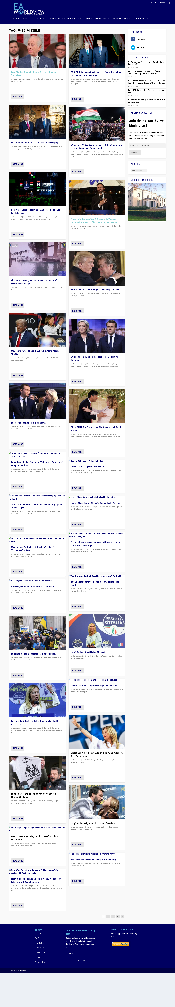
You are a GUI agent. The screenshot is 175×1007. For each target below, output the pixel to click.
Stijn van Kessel (18, 843)
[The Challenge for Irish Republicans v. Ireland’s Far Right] (97, 576)
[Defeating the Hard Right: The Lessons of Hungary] (37, 122)
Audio (34, 469)
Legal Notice (39, 943)
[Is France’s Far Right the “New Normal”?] (37, 401)
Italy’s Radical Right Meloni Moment (88, 652)
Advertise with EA (41, 953)
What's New (38, 219)
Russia (52, 287)
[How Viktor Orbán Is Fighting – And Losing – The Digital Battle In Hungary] (37, 189)
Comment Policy (41, 957)
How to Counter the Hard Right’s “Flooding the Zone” (95, 289)
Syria (16, 19)
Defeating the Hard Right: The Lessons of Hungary (34, 142)
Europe (52, 146)
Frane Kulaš (17, 590)
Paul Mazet (17, 427)
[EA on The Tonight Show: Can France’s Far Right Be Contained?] (97, 336)
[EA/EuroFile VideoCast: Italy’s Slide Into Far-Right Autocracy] (37, 700)
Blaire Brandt (17, 217)
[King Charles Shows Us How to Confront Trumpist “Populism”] (37, 51)
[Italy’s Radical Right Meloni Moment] (97, 631)
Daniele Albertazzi (19, 801)
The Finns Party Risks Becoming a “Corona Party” (94, 859)
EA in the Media (121, 19)
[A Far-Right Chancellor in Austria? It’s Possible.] (37, 581)
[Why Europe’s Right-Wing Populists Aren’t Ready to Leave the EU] (37, 829)
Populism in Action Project (65, 19)
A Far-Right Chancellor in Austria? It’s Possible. (33, 586)
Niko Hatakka (77, 863)
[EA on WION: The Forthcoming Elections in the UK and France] (97, 406)
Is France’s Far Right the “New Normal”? (29, 423)
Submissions (39, 948)
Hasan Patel (17, 79)
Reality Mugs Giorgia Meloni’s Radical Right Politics (95, 503)
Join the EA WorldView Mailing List (146, 123)
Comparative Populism (44, 801)
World (40, 19)
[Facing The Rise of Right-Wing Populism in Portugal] (97, 680)
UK (62, 79)
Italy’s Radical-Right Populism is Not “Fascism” (93, 823)
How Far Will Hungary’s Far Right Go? (88, 466)
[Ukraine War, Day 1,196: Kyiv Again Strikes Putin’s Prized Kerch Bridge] (37, 259)
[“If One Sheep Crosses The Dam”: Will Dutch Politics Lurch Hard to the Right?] (97, 535)
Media (19, 471)
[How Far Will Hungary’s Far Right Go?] (97, 461)
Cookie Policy (40, 962)
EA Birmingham (43, 146)
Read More (18, 97)
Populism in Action (38, 79)
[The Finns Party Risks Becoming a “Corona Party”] (97, 854)
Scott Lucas (17, 287)
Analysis (35, 146)
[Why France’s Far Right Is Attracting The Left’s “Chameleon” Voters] (37, 540)
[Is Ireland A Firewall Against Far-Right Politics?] (37, 633)
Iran (25, 19)
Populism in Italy (41, 730)
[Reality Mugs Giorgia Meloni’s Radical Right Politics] (97, 497)
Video (110, 81)
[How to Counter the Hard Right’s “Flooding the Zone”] (97, 268)
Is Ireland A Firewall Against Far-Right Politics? (33, 654)
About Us (38, 933)
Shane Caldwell (78, 589)
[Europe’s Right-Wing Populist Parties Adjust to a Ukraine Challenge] (37, 773)
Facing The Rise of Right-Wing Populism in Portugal (95, 685)
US (32, 19)
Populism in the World (52, 79)
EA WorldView (22, 970)
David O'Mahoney (19, 658)
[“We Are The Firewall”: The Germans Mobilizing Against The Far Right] (37, 497)
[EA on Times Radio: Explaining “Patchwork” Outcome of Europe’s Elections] (37, 455)
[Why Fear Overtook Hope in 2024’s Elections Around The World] (37, 330)
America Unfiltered (96, 19)
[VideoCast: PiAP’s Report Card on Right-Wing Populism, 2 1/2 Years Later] (97, 732)
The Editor (38, 938)
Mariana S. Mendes (79, 689)
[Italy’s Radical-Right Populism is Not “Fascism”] (97, 802)
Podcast (141, 19)
